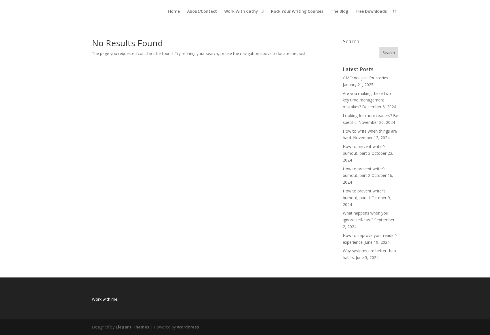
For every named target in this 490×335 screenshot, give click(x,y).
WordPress (188, 327)
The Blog (339, 11)
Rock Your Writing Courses (297, 11)
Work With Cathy (241, 11)
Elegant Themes (132, 327)
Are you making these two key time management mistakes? (367, 100)
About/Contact (202, 11)
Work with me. (105, 299)
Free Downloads (371, 11)
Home (174, 11)
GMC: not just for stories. (366, 77)
